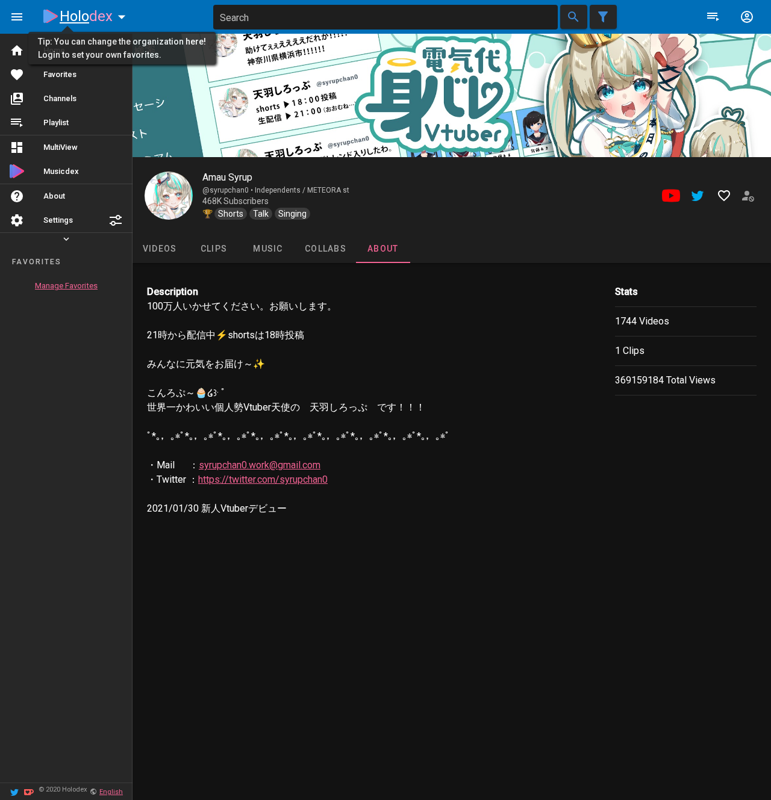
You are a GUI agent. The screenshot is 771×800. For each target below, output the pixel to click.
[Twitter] (14, 791)
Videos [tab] (160, 248)
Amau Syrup (227, 177)
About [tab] (382, 248)
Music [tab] (267, 248)
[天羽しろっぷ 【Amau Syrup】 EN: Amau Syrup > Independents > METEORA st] (169, 196)
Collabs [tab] (325, 248)
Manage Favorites (66, 285)
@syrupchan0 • (228, 190)
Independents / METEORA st (302, 190)
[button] (115, 220)
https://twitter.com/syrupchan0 (263, 479)
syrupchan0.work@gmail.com (259, 465)
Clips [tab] (214, 248)
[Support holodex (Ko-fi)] (29, 791)
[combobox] (385, 17)
